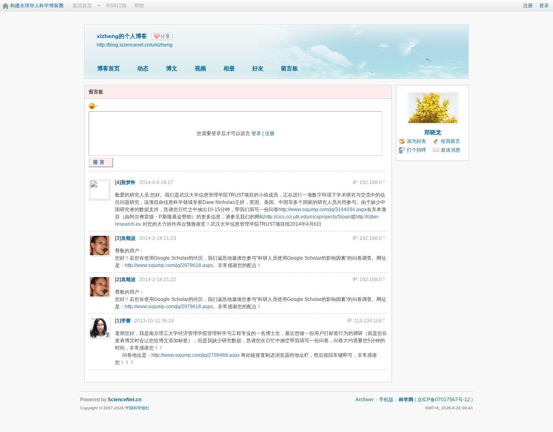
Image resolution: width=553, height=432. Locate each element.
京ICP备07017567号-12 (443, 399)
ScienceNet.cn (124, 399)
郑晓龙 (432, 132)
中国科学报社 (137, 408)
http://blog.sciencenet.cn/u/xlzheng (134, 44)
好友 (258, 68)
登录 (544, 5)
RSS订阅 (116, 5)
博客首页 (108, 68)
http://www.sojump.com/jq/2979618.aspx (169, 265)
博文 (171, 68)
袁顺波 (128, 238)
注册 (528, 5)
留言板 (289, 68)
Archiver (364, 399)
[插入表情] (93, 105)
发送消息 (450, 150)
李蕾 (126, 321)
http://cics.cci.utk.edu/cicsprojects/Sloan (307, 217)
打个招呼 (416, 150)
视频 (200, 68)
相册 (229, 68)
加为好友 (416, 141)
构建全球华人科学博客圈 (37, 5)
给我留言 (450, 141)
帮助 (139, 5)
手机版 (386, 399)
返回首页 (82, 5)
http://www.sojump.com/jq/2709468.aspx (195, 355)
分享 (165, 36)
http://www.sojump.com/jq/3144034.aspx (323, 209)
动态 (143, 68)
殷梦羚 (128, 182)
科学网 (406, 399)
